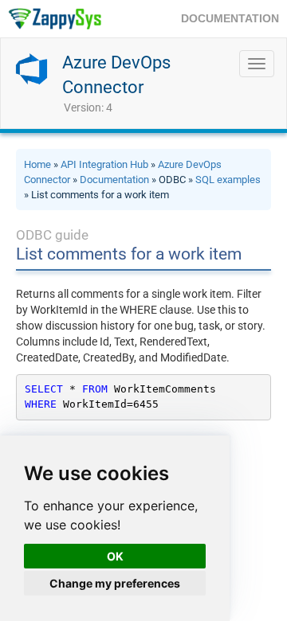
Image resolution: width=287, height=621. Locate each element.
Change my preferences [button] (114, 583)
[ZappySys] (54, 18)
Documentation (114, 180)
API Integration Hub (104, 164)
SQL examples (228, 180)
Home (37, 164)
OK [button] (115, 556)
